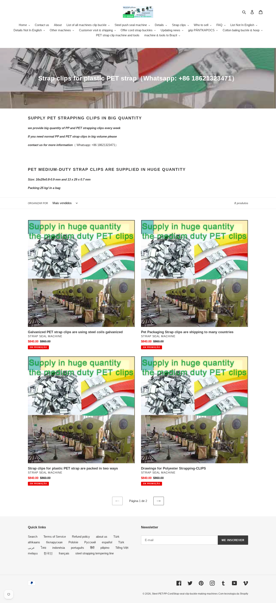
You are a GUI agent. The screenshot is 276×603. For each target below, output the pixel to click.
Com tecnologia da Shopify (233, 593)
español (107, 542)
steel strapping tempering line (94, 553)
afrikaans (34, 542)
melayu (33, 553)
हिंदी (92, 547)
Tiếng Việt (121, 547)
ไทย (43, 547)
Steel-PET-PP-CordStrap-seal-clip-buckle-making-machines (185, 593)
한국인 (48, 553)
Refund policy (81, 536)
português (77, 547)
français (64, 553)
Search (32, 536)
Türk (116, 536)
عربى (31, 547)
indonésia (58, 547)
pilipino (104, 547)
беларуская (54, 542)
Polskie (73, 542)
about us (101, 536)
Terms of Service (54, 536)
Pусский (90, 542)
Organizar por (38, 203)
